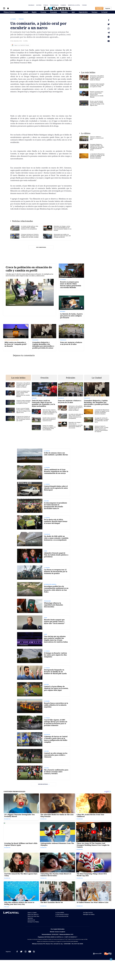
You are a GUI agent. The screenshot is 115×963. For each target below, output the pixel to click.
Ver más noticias (43, 784)
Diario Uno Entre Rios (33, 916)
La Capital (13, 19)
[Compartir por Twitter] (108, 24)
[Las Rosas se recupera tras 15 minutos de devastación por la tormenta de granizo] (43, 572)
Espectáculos (83, 12)
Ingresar (107, 8)
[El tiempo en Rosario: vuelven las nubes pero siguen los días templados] (43, 656)
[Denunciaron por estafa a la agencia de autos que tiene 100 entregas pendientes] (57, 236)
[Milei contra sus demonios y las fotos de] (15, 337)
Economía (53, 12)
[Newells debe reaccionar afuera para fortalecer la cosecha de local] (44, 419)
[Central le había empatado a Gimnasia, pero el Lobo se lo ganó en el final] (92, 85)
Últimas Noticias (9, 12)
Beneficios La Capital (74, 5)
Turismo (84, 5)
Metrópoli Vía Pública (33, 921)
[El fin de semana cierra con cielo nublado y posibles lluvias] (43, 456)
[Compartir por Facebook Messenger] (108, 37)
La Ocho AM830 (59, 912)
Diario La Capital (32, 912)
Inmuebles (31, 5)
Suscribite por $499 (99, 8)
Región (34, 12)
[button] (4, 8)
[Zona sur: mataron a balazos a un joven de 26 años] (92, 138)
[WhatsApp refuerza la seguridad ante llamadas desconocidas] (43, 606)
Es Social (104, 12)
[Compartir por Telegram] (108, 32)
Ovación (43, 12)
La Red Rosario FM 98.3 (62, 914)
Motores (38, 5)
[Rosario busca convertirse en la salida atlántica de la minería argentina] (43, 706)
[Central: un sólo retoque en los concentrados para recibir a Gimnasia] (43, 756)
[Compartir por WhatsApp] (108, 28)
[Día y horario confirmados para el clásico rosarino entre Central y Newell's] (43, 773)
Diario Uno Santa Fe (33, 914)
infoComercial (31, 920)
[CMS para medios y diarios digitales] (97, 953)
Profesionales (54, 5)
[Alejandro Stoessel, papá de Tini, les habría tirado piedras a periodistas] (43, 556)
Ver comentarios (41, 247)
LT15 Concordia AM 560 (61, 916)
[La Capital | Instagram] (25, 951)
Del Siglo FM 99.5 (88, 912)
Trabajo (45, 5)
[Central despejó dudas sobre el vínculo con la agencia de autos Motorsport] (43, 489)
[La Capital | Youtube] (29, 951)
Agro (73, 12)
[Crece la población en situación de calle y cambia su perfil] (29, 292)
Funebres (63, 5)
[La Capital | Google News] (34, 951)
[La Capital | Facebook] (17, 951)
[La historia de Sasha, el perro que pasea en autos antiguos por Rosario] (71, 308)
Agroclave (30, 918)
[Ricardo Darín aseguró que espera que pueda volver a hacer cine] (43, 623)
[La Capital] (57, 8)
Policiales (64, 12)
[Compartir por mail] (108, 41)
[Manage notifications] (111, 959)
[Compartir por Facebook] (108, 20)
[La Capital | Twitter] (21, 951)
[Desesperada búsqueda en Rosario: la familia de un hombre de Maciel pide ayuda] (43, 673)
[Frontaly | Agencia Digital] (107, 953)
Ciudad (25, 12)
